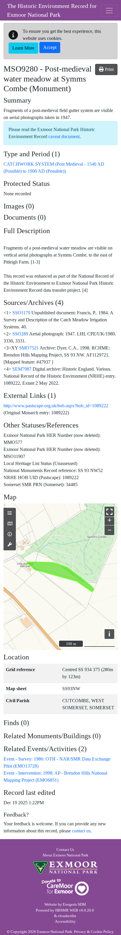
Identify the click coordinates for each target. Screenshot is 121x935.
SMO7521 (29, 347)
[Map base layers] (10, 524)
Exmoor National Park (65, 867)
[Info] (10, 534)
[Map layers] (10, 513)
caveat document (64, 136)
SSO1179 (21, 312)
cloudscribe (67, 916)
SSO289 (20, 333)
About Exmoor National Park (65, 855)
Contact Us (65, 850)
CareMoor (65, 887)
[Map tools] (10, 544)
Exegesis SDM (74, 904)
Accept (49, 47)
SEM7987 (21, 368)
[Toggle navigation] (109, 10)
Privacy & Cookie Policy (93, 932)
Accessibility (65, 921)
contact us (81, 830)
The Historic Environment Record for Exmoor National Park (52, 10)
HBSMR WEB (66, 910)
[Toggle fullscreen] (109, 511)
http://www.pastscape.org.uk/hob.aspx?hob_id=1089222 (56, 405)
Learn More (23, 47)
